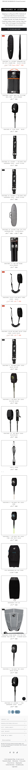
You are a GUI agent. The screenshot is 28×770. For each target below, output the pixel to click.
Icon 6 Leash (14, 467)
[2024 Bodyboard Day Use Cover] (14, 556)
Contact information (10, 764)
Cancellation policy (20, 764)
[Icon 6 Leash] (14, 453)
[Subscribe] (26, 740)
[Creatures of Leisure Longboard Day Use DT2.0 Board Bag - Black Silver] (14, 47)
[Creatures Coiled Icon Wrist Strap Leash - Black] (14, 283)
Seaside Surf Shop (11, 759)
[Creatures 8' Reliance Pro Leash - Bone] (14, 488)
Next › (17, 712)
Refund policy (15, 761)
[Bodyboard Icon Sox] (14, 588)
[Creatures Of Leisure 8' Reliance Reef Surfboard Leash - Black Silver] (14, 181)
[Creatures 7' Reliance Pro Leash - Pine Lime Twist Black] (14, 522)
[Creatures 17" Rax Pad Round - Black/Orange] (14, 249)
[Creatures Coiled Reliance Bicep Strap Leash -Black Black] (14, 317)
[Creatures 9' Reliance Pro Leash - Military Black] (14, 385)
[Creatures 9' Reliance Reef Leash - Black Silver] (14, 351)
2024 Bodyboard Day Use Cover (14, 570)
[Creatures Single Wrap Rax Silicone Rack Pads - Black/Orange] (14, 81)
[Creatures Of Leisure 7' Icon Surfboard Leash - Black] (14, 689)
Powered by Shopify (7, 761)
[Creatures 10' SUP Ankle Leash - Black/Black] (14, 419)
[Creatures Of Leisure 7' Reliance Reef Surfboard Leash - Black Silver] (14, 147)
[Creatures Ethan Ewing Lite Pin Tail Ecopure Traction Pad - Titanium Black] (14, 621)
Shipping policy (19, 762)
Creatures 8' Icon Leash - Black (14, 129)
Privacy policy (22, 761)
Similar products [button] (24, 698)
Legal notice (14, 766)
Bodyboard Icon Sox (14, 602)
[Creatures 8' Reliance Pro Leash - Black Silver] (14, 655)
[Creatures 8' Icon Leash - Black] (14, 115)
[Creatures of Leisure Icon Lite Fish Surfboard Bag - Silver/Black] (14, 215)
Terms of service (10, 762)
